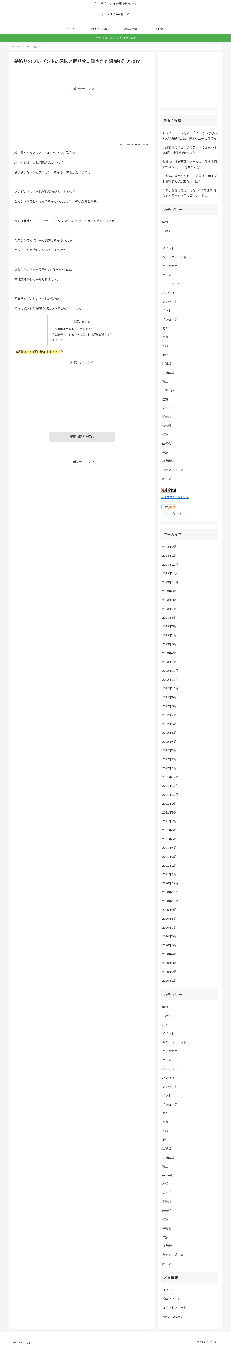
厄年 (165, 355)
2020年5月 (169, 945)
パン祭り (168, 293)
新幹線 (166, 416)
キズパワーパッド (174, 257)
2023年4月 (169, 635)
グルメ (166, 275)
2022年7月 (169, 715)
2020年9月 (169, 910)
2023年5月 (169, 626)
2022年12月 (170, 670)
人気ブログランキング (175, 497)
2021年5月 (169, 839)
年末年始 (168, 390)
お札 (165, 239)
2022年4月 (169, 741)
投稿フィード (171, 1299)
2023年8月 (169, 600)
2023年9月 (169, 591)
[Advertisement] (82, 115)
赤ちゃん (168, 478)
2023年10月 (170, 582)
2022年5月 (169, 732)
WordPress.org (172, 1316)
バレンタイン (171, 284)
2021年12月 (170, 777)
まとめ (59, 339)
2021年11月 (170, 785)
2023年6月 (169, 617)
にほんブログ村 (172, 514)
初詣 (165, 346)
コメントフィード (174, 1307)
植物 (165, 434)
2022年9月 (169, 697)
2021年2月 (169, 865)
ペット (166, 310)
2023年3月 (169, 644)
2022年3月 (169, 750)
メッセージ (169, 319)
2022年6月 (169, 724)
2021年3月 (169, 856)
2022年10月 (170, 688)
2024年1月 (169, 555)
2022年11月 (170, 679)
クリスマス (169, 266)
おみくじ (168, 231)
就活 (165, 381)
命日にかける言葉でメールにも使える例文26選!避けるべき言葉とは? (189, 164)
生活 (165, 452)
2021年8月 (169, 812)
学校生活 (168, 372)
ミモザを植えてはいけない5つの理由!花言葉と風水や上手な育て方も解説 (189, 193)
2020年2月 (169, 971)
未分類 (166, 425)
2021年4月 (169, 848)
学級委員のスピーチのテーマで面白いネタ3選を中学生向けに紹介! (189, 150)
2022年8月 (169, 706)
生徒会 (166, 443)
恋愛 (165, 399)
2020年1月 (169, 980)
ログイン (168, 1290)
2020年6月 (169, 936)
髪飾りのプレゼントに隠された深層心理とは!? (83, 334)
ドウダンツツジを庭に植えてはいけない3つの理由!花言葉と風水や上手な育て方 (189, 135)
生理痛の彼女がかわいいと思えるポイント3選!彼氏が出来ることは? (189, 178)
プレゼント (169, 301)
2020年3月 (169, 963)
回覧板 (166, 363)
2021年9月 (169, 803)
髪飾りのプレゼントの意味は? (73, 329)
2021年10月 (170, 794)
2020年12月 (170, 883)
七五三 (166, 328)
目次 (77, 321)
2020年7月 (169, 927)
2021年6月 (169, 830)
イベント (168, 248)
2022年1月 (169, 768)
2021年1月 (169, 874)
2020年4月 (169, 954)
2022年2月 (169, 759)
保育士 (166, 337)
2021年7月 (169, 821)
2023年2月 (169, 653)
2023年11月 (170, 573)
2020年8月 (169, 918)
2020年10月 (170, 901)
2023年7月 (169, 608)
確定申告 (168, 461)
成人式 (166, 408)
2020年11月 (170, 892)
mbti (165, 222)
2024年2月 (169, 547)
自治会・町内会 (172, 470)
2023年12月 (170, 564)
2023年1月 (169, 662)
